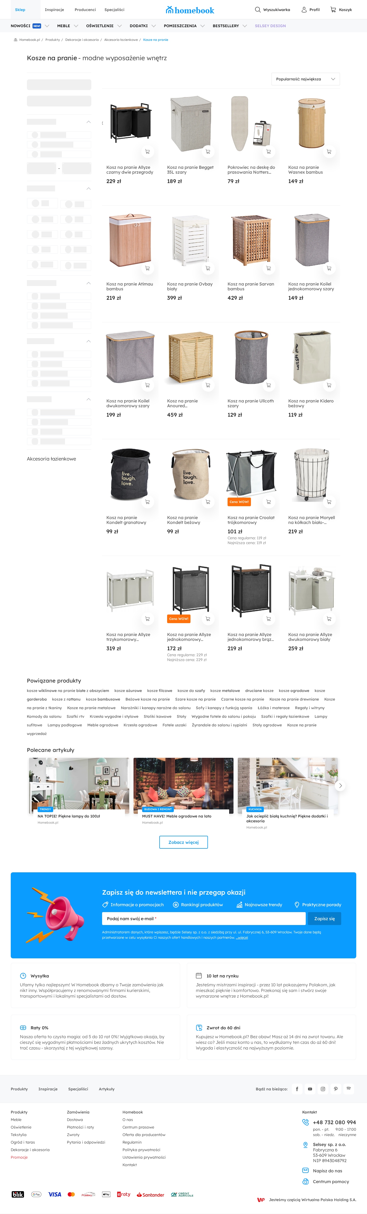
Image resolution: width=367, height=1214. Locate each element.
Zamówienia (78, 1112)
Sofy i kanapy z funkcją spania (224, 707)
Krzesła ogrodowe (141, 725)
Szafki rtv (76, 716)
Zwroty (73, 1134)
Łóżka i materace (274, 707)
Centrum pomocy (331, 1181)
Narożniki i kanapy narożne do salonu (156, 707)
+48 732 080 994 (334, 1122)
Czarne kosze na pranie (243, 699)
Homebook (133, 1112)
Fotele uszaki (175, 725)
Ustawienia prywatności (144, 1157)
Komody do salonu (44, 716)
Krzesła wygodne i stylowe (114, 716)
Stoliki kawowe (158, 716)
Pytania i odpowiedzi (86, 1142)
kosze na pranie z (68, 690)
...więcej (242, 937)
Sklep (20, 9)
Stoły (182, 716)
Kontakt (130, 1164)
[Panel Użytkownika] (310, 9)
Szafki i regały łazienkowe (285, 716)
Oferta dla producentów (144, 1134)
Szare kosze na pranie (196, 699)
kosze (128, 690)
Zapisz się (324, 918)
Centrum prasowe (138, 1127)
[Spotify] (348, 1089)
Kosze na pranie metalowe (92, 707)
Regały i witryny (310, 707)
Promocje (19, 1157)
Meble (16, 1119)
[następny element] (340, 785)
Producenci (85, 9)
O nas (128, 1119)
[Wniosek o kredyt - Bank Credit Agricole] (182, 1194)
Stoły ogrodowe (268, 725)
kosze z (66, 699)
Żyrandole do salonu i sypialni (220, 725)
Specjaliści (114, 9)
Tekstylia (19, 1134)
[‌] (54, 122)
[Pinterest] (335, 1089)
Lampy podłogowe (65, 725)
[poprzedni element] (26, 785)
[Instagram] (323, 1089)
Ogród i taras (23, 1142)
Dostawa (75, 1119)
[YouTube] (310, 1089)
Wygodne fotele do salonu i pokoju (224, 716)
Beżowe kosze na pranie (148, 699)
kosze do (191, 690)
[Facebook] (297, 1089)
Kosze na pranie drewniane (294, 699)
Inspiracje (54, 9)
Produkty (19, 1089)
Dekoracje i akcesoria (30, 1149)
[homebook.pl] (190, 9)
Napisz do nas (327, 1170)
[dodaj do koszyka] (147, 151)
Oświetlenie (21, 1127)
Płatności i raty (80, 1127)
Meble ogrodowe (103, 725)
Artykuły (106, 1089)
